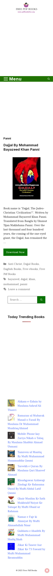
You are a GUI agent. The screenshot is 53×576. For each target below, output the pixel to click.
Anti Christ (15, 264)
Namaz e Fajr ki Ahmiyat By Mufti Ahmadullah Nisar (24, 521)
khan (32, 279)
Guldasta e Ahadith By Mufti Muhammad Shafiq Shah (26, 535)
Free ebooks (30, 269)
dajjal (24, 279)
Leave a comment (19, 289)
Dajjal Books (31, 264)
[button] (49, 79)
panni (23, 284)
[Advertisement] (26, 45)
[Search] (41, 299)
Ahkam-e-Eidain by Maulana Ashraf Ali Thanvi (25, 406)
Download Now (15, 252)
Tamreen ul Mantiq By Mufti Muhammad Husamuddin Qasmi (26, 456)
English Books (12, 269)
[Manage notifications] (47, 570)
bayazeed (13, 279)
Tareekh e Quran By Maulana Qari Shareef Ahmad (26, 470)
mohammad (11, 284)
